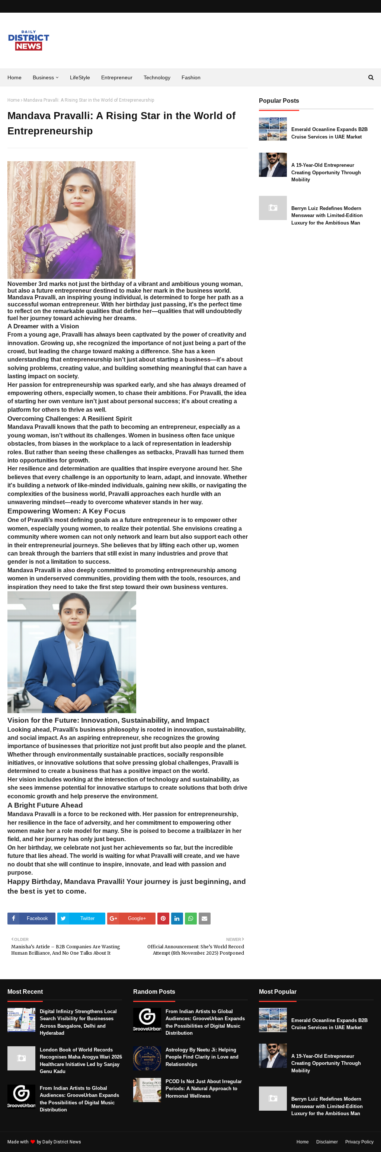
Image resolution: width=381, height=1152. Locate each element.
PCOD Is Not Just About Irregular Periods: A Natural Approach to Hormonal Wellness (204, 1089)
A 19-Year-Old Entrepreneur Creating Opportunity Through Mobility (326, 172)
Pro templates (102, 1142)
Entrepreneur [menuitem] (116, 77)
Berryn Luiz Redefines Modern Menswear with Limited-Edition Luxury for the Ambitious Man (327, 216)
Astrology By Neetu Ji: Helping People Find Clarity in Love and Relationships (202, 1057)
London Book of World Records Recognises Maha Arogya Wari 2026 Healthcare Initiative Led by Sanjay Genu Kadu (81, 1061)
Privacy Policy (359, 1142)
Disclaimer (327, 1142)
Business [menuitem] (43, 77)
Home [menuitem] (14, 77)
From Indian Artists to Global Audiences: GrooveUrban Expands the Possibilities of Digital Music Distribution (79, 1099)
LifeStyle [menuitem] (80, 77)
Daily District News (61, 1142)
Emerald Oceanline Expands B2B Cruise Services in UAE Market (329, 133)
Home (13, 100)
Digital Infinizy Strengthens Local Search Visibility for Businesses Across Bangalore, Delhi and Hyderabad (78, 1022)
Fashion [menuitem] (191, 77)
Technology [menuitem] (157, 77)
